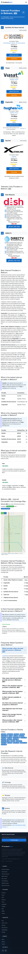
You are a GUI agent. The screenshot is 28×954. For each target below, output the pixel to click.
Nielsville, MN (10, 734)
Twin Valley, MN (16, 737)
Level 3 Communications (10, 600)
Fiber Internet (4, 871)
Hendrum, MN (23, 737)
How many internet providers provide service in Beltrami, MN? (12, 680)
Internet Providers (5, 869)
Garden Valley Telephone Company (13, 580)
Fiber (2, 513)
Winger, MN (9, 739)
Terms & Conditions (8, 861)
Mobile (13, 43)
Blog (3, 920)
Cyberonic (6, 594)
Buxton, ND (3, 742)
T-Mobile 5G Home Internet (11, 597)
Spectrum (4, 899)
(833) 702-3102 (15, 260)
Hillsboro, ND (19, 741)
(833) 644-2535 (15, 125)
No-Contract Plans (5, 885)
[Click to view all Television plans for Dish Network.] (14, 201)
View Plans (14, 58)
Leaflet (2, 553)
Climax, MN (16, 734)
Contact (3, 944)
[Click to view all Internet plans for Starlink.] (13, 148)
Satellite (12, 79)
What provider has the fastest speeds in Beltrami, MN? (12, 692)
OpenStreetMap (11, 553)
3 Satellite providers (5, 508)
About (3, 939)
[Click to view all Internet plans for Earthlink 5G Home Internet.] (13, 36)
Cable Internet (5, 876)
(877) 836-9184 (15, 168)
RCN (3, 908)
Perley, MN (9, 742)
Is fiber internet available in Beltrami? (11, 698)
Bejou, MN (13, 741)
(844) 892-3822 (15, 226)
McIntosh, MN (16, 742)
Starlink (3, 396)
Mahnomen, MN (23, 742)
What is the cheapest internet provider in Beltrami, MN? (12, 686)
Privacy (3, 861)
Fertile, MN (3, 734)
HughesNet (4, 404)
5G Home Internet (20, 43)
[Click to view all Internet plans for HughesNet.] (13, 107)
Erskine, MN (15, 739)
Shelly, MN (22, 734)
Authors (3, 941)
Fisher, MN (9, 737)
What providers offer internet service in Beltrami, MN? (12, 721)
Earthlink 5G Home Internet (8, 401)
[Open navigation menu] (26, 2)
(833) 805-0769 (15, 91)
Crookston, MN (4, 736)
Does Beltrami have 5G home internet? (12, 709)
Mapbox (6, 554)
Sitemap (3, 932)
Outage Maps (4, 929)
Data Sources (4, 927)
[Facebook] (3, 950)
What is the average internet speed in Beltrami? (12, 715)
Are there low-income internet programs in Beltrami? (12, 704)
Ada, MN (10, 736)
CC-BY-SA (20, 553)
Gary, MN (16, 736)
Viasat (3, 399)
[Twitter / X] (6, 950)
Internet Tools (4, 923)
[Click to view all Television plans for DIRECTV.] (14, 239)
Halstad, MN (21, 736)
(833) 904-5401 (15, 55)
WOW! (3, 911)
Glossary (3, 925)
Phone (16, 79)
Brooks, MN (3, 744)
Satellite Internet (5, 883)
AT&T (3, 897)
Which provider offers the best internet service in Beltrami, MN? (12, 650)
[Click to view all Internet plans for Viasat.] (13, 73)
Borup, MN (3, 739)
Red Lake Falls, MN (5, 741)
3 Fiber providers (10, 506)
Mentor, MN (3, 737)
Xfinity (3, 895)
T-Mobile (3, 906)
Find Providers (14, 840)
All (5, 513)
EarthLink (4, 892)
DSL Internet (4, 878)
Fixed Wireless (7, 43)
